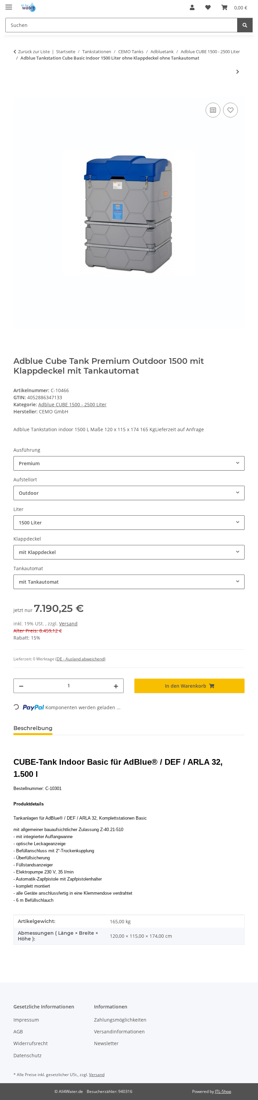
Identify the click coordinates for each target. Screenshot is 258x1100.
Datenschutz (27, 1055)
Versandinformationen (119, 1031)
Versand (68, 623)
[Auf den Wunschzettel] (230, 110)
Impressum (26, 1020)
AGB (18, 1031)
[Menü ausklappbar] (8, 4)
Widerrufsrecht (30, 1043)
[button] (192, 7)
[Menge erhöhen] (116, 686)
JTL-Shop (223, 1091)
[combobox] (129, 463)
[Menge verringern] (21, 686)
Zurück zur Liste (34, 51)
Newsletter (106, 1043)
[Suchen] (245, 25)
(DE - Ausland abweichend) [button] (80, 659)
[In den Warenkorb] (18, 93)
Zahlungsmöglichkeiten (120, 1020)
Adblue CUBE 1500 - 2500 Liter (72, 404)
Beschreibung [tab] (32, 728)
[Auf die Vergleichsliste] (213, 110)
